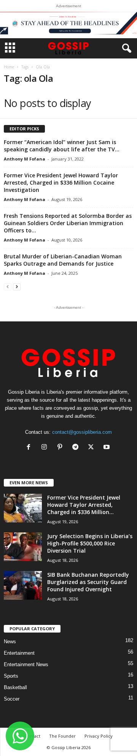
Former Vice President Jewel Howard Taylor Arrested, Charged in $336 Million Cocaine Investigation (61, 182)
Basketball (15, 687)
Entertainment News (26, 664)
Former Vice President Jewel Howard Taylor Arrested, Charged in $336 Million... (83, 505)
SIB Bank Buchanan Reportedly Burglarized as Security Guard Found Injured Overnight (88, 582)
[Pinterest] (61, 448)
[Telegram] (77, 448)
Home (9, 67)
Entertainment (19, 653)
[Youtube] (107, 448)
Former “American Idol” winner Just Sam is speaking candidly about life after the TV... (61, 145)
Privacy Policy (98, 736)
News (10, 641)
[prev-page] (7, 286)
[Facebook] (30, 448)
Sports (11, 676)
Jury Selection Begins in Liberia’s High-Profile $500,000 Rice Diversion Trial (89, 543)
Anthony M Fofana (24, 159)
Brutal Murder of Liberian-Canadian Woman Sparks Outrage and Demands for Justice (63, 260)
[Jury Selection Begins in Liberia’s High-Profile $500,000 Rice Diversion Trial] (23, 546)
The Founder (62, 736)
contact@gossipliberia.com (82, 432)
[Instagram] (46, 448)
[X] (92, 448)
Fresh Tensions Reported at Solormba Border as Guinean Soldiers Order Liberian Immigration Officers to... (68, 223)
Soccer (11, 699)
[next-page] (17, 286)
